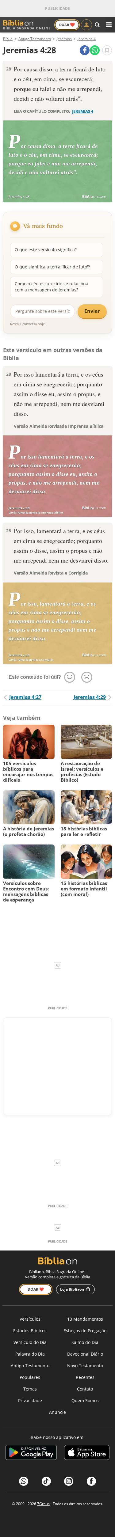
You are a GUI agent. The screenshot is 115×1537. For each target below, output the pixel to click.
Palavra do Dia (30, 1354)
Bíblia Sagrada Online (27, 28)
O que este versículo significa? (46, 249)
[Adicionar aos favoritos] (107, 50)
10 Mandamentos (85, 1319)
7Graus (43, 1503)
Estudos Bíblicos (30, 1331)
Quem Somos (85, 1400)
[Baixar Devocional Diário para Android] (31, 1453)
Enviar (92, 311)
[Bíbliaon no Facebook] (91, 1481)
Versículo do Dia (30, 1342)
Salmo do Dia (84, 1342)
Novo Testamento (85, 1365)
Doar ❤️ (36, 1289)
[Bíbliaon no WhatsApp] (23, 1481)
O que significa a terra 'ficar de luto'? (52, 267)
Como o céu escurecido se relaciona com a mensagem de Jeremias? (51, 287)
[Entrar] (86, 24)
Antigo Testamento (30, 1365)
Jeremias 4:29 (90, 697)
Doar (67, 24)
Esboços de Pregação (84, 1331)
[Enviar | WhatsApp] (95, 50)
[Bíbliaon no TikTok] (46, 1481)
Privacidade (30, 1400)
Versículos (30, 1319)
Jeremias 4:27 (25, 697)
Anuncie (57, 1412)
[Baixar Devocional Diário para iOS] (86, 1453)
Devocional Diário (85, 1354)
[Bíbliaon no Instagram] (68, 1481)
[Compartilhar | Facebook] (85, 50)
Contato (85, 1389)
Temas (30, 1389)
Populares (30, 1377)
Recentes (85, 1377)
